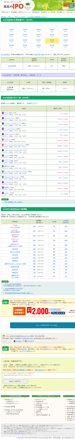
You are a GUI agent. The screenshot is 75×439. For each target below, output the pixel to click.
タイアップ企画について (27, 304)
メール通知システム (41, 409)
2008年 (11, 46)
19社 (34, 263)
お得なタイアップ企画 (13, 412)
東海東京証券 (15, 266)
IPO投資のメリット (12, 401)
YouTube (29, 341)
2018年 (38, 35)
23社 (34, 261)
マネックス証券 (15, 227)
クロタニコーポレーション (11, 177)
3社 (54, 231)
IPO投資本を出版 (28, 338)
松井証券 (15, 236)
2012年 (38, 40)
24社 (66, 231)
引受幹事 (66, 220)
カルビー (6, 193)
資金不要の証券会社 (12, 414)
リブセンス (7, 139)
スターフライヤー (9, 118)
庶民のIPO (48, 438)
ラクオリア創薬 (8, 161)
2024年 (38, 30)
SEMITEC (7, 166)
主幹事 (54, 221)
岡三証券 (15, 255)
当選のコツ (62, 12)
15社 (34, 249)
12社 (54, 261)
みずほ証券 (4, 54)
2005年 (52, 46)
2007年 (25, 46)
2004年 (65, 46)
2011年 (52, 40)
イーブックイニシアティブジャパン (14, 145)
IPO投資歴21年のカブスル (22, 336)
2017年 (52, 35)
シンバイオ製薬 (8, 155)
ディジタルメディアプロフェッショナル (15, 171)
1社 (35, 252)
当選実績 (68, 1)
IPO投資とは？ (9, 399)
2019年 (25, 35)
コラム (71, 12)
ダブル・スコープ (9, 134)
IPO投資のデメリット (13, 403)
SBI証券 (15, 241)
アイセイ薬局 (8, 113)
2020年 (11, 35)
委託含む (66, 222)
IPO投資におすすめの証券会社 (14, 410)
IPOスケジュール (25, 12)
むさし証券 (15, 277)
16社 (66, 258)
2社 (35, 276)
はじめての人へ (58, 1)
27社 (34, 231)
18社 (34, 245)
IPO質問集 (20, 370)
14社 (34, 235)
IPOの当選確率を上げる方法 (14, 288)
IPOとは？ (6, 12)
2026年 (11, 30)
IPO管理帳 (38, 405)
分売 (54, 12)
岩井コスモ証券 (15, 252)
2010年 (65, 40)
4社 (52, 66)
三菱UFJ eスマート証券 (15, 246)
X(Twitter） (19, 341)
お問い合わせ (39, 370)
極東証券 (15, 272)
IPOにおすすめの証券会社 (13, 284)
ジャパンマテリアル (10, 129)
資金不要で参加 (39, 54)
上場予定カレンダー (41, 403)
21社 (34, 255)
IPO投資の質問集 (10, 406)
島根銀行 (6, 187)
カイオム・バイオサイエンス (12, 123)
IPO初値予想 (39, 401)
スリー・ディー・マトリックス (13, 150)
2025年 (25, 30)
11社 (66, 261)
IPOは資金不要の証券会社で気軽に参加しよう (19, 293)
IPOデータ (38, 413)
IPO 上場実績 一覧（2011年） (14, 202)
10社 (34, 226)
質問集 (15, 12)
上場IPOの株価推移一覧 (42, 415)
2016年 (65, 35)
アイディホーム (8, 182)
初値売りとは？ (32, 103)
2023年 (52, 30)
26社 (34, 240)
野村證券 (15, 261)
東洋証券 (15, 269)
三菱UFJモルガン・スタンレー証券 (15, 263)
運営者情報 (57, 438)
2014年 (11, 40)
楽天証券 (15, 249)
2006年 (38, 46)
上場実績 (38, 411)
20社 (29, 66)
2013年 (25, 40)
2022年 (65, 30)
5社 (34, 266)
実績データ (46, 12)
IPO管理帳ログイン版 (42, 407)
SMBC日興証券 (15, 232)
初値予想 (36, 12)
